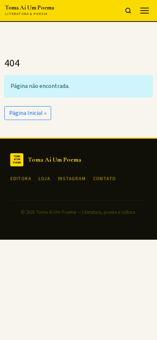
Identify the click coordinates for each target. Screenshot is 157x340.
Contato (104, 178)
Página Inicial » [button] (27, 113)
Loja (44, 178)
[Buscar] (128, 10)
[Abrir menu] (144, 10)
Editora (20, 178)
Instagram (72, 178)
